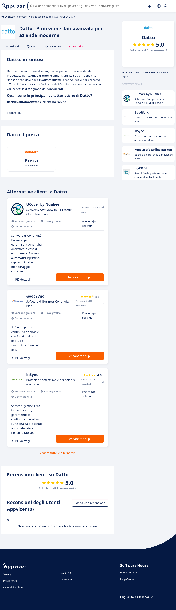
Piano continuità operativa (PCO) (48, 16)
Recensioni (78, 46)
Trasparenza (10, 580)
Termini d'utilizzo (13, 587)
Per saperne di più (80, 277)
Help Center (127, 579)
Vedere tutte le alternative (58, 453)
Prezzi (34, 46)
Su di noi (66, 572)
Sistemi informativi (17, 16)
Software (66, 579)
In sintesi (14, 46)
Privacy (7, 574)
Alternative (55, 46)
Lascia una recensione (90, 503)
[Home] (2, 16)
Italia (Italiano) (139, 597)
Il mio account (128, 572)
